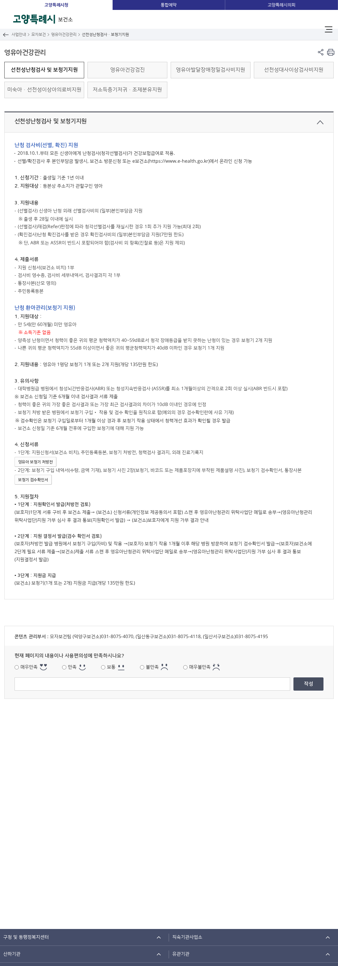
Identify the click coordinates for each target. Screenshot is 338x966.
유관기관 (180, 954)
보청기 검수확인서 (33, 480)
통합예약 (169, 5)
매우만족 (29, 667)
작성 (308, 684)
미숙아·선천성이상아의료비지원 (44, 90)
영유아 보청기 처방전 (35, 462)
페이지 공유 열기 (321, 52)
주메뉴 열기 (328, 29)
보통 (111, 667)
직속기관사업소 (187, 937)
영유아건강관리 (64, 34)
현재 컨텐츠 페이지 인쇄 (330, 52)
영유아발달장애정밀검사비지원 (210, 70)
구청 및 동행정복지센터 (26, 937)
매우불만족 (200, 667)
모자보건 (38, 34)
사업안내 (19, 34)
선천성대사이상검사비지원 (293, 70)
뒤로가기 (6, 34)
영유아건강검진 (127, 70)
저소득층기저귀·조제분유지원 (127, 90)
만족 (72, 667)
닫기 (320, 122)
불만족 (152, 667)
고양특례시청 (56, 5)
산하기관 (11, 954)
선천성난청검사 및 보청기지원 (44, 70)
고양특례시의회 (281, 5)
